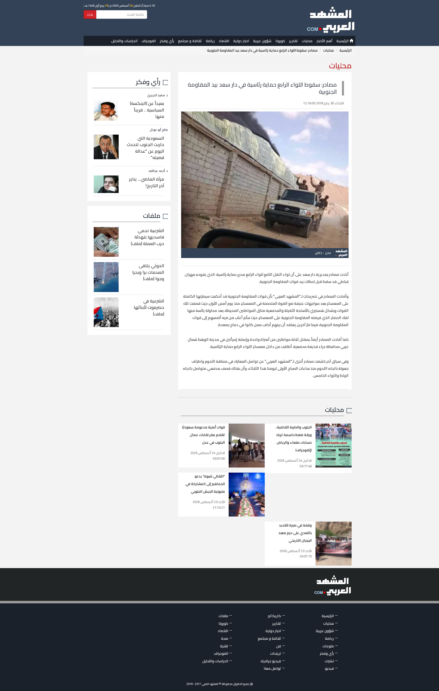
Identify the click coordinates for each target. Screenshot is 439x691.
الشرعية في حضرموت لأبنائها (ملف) (149, 307)
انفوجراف (149, 41)
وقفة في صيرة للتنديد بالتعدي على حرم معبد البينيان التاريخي (295, 533)
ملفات (151, 215)
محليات (307, 41)
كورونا (280, 41)
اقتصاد (224, 41)
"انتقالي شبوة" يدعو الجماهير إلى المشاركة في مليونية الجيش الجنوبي (205, 484)
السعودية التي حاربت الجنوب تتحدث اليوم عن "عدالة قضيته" (145, 148)
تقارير (293, 41)
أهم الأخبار (324, 41)
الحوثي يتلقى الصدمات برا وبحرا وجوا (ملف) (148, 272)
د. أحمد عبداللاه (158, 171)
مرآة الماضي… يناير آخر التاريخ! (146, 182)
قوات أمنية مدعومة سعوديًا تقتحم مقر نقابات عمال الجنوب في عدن (203, 435)
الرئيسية (343, 41)
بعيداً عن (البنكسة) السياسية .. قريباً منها (147, 109)
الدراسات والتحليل (124, 41)
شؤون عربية (262, 41)
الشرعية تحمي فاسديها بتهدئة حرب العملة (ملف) (147, 237)
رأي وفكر (167, 41)
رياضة (210, 41)
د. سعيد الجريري (157, 95)
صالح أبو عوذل (159, 130)
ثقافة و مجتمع (190, 41)
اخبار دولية (241, 41)
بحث (90, 14)
